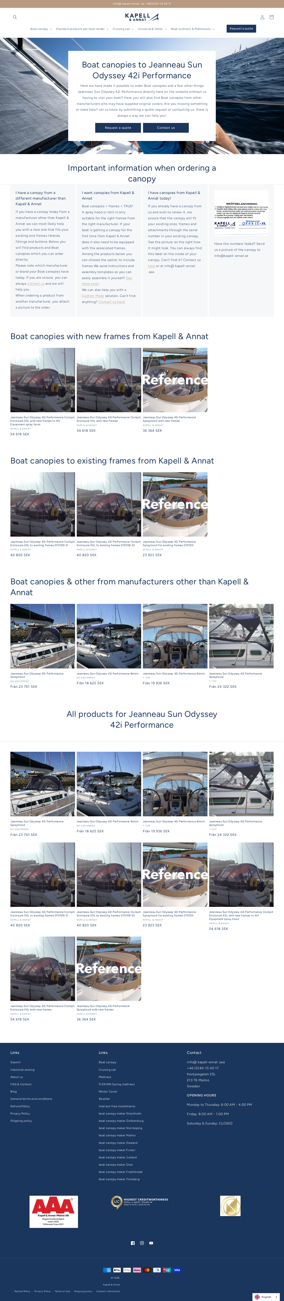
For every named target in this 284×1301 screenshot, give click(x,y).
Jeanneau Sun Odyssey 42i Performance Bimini (108, 673)
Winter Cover (108, 1091)
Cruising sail (107, 1070)
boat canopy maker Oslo (116, 1164)
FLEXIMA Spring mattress (117, 1084)
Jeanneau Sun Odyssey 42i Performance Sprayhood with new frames (169, 419)
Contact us (166, 128)
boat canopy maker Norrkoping (120, 1128)
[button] (15, 17)
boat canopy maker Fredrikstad (120, 1172)
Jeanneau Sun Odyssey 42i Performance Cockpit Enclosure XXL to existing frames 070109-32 (109, 543)
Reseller (104, 1099)
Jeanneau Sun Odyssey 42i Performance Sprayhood (37, 675)
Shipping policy (21, 1121)
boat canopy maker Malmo (117, 1135)
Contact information (108, 1291)
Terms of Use (62, 1291)
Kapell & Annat (111, 1284)
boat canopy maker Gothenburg (121, 1121)
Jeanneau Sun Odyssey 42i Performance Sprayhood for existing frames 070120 (169, 543)
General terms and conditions (31, 1099)
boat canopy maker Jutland (118, 1157)
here (151, 266)
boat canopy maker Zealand (118, 1143)
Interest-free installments (117, 1106)
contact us (35, 284)
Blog (13, 1091)
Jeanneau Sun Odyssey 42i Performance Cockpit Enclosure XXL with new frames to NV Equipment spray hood (42, 421)
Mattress (105, 1077)
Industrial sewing (22, 1070)
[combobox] (266, 1297)
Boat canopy (107, 1062)
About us (16, 1077)
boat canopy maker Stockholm (120, 1113)
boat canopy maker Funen (117, 1150)
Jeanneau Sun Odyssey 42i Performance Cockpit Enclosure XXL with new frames (109, 419)
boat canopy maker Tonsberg (119, 1179)
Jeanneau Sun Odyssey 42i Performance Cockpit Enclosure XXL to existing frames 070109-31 (42, 543)
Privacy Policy (20, 1113)
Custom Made (93, 296)
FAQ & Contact (21, 1084)
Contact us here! (112, 302)
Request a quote (118, 128)
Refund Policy (20, 1106)
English (266, 1297)
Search (15, 1062)
